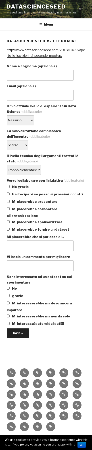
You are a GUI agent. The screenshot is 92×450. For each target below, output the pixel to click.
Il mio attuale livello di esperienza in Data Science (41, 109)
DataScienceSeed (36, 6)
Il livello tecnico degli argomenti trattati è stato (42, 159)
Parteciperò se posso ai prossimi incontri (47, 194)
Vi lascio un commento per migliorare (38, 257)
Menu (48, 24)
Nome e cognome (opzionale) (32, 66)
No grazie (20, 187)
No (14, 288)
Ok (81, 444)
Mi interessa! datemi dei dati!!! (37, 324)
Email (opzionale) (21, 86)
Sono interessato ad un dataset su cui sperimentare (39, 279)
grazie (17, 296)
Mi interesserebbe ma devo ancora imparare (39, 306)
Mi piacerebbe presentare (34, 202)
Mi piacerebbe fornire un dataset (40, 229)
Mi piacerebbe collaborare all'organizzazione (32, 212)
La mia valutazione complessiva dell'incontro (34, 134)
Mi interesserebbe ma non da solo (40, 316)
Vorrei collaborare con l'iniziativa (45, 181)
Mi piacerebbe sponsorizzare (37, 222)
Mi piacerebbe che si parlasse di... (35, 237)
